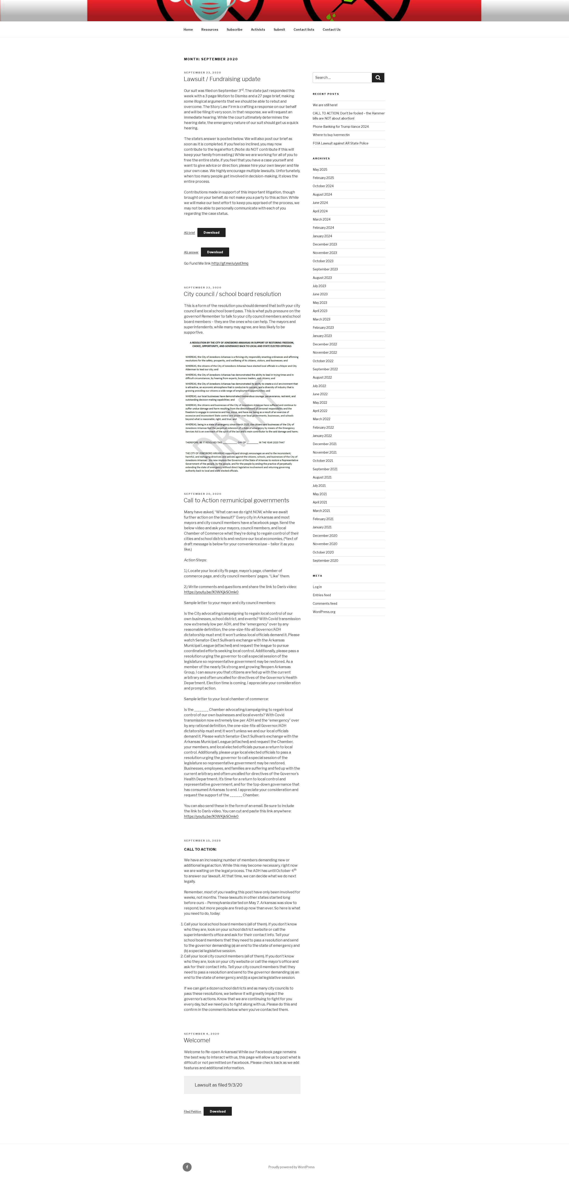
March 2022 (321, 419)
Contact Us (332, 29)
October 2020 (323, 552)
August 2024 (322, 194)
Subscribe (234, 29)
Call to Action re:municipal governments (236, 500)
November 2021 (325, 452)
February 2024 (323, 227)
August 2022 (322, 377)
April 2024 (320, 211)
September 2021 (325, 469)
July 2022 (319, 386)
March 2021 (321, 511)
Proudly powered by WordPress (291, 1167)
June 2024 (320, 203)
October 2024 (323, 186)
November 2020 (325, 544)
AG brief (189, 232)
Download (211, 232)
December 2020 (325, 535)
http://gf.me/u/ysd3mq (229, 263)
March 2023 (321, 319)
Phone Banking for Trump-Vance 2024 (341, 126)
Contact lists (304, 29)
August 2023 (322, 278)
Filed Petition (192, 1111)
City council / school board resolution (232, 293)
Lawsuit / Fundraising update (222, 78)
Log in (317, 587)
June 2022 (320, 394)
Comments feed (325, 603)
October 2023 (323, 261)
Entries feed (322, 595)
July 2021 (319, 485)
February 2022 (323, 427)
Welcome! (197, 1040)
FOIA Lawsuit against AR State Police (341, 143)
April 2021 (320, 502)
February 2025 (323, 178)
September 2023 (325, 269)
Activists (258, 29)
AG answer (191, 252)
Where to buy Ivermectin (331, 135)
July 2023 (319, 286)
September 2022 (325, 369)
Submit (279, 29)
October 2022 (323, 361)
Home (188, 29)
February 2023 (323, 327)
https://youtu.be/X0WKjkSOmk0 (211, 592)
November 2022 (325, 352)
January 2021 (322, 527)
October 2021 (323, 460)
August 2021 (322, 477)
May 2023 (320, 302)
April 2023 (320, 311)
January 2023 (322, 336)
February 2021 (323, 519)
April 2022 (320, 411)
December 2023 (325, 244)
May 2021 (320, 494)
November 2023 (325, 253)
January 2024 (322, 236)
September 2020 (325, 560)
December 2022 (325, 344)
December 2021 (325, 444)
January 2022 (322, 436)
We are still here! (325, 105)
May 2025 (320, 169)
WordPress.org (324, 612)
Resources (209, 29)
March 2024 (322, 219)
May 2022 (320, 402)
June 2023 (320, 294)
